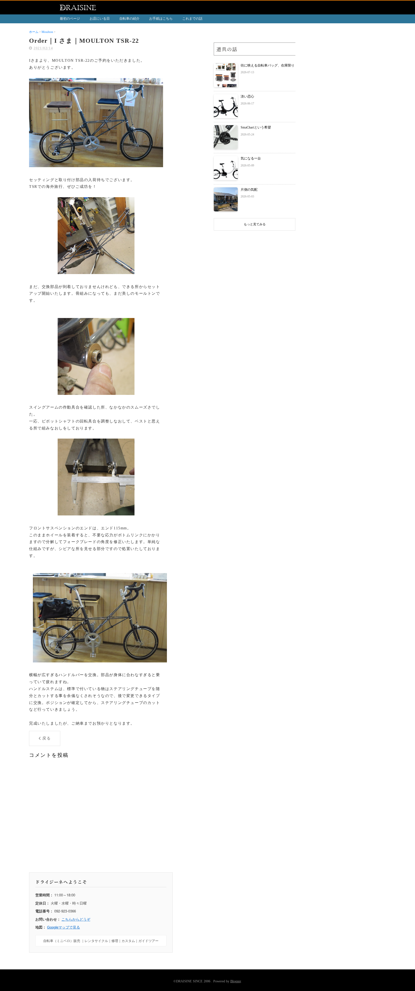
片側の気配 (249, 189)
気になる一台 (251, 158)
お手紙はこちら (161, 18)
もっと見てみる (255, 224)
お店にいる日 (100, 18)
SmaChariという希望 (256, 127)
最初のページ (70, 18)
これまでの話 (192, 18)
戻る (46, 738)
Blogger (235, 981)
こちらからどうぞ (75, 919)
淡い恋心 (247, 96)
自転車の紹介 (129, 18)
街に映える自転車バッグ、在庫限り (267, 65)
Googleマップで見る (63, 927)
